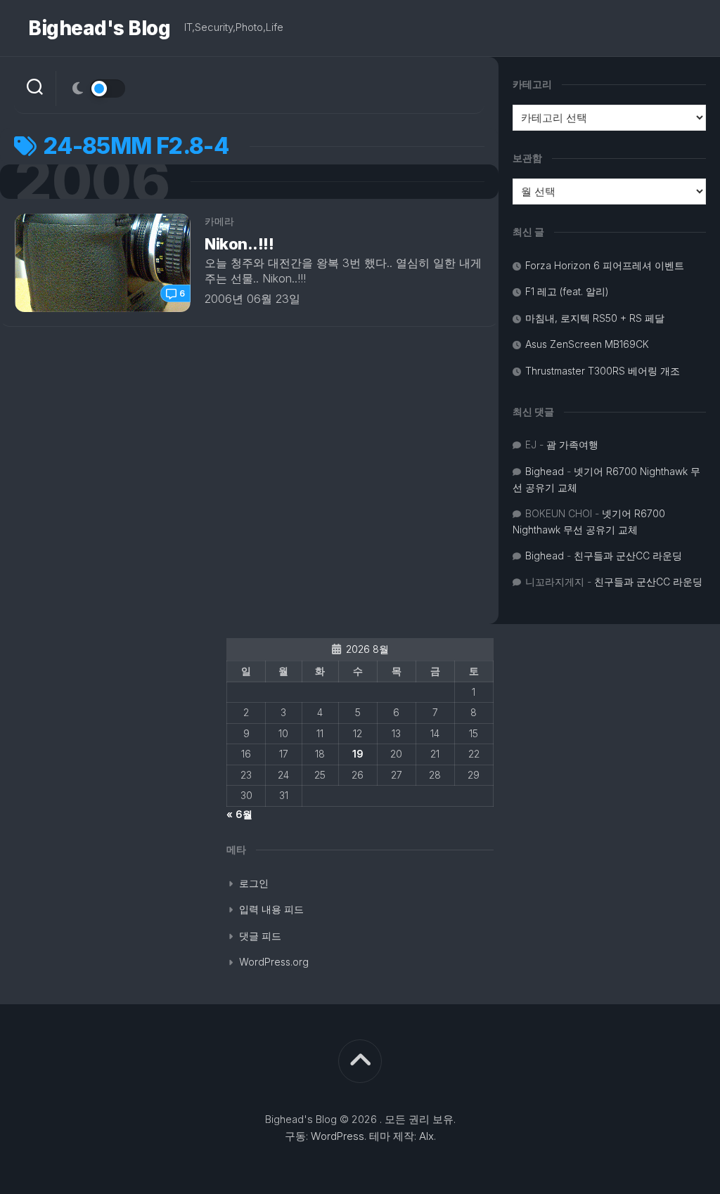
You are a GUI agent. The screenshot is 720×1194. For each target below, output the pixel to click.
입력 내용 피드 (271, 909)
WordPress (337, 1136)
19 (358, 754)
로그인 (254, 883)
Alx (426, 1136)
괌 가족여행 (572, 444)
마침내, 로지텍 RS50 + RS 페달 (594, 318)
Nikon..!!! (239, 244)
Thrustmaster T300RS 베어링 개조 (602, 371)
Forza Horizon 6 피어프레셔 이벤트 (604, 265)
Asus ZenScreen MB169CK (587, 344)
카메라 (219, 221)
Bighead (544, 471)
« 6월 (239, 814)
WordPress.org (274, 962)
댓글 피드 (260, 936)
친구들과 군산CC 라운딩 (628, 556)
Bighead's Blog (99, 28)
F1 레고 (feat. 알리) (567, 291)
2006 (91, 181)
